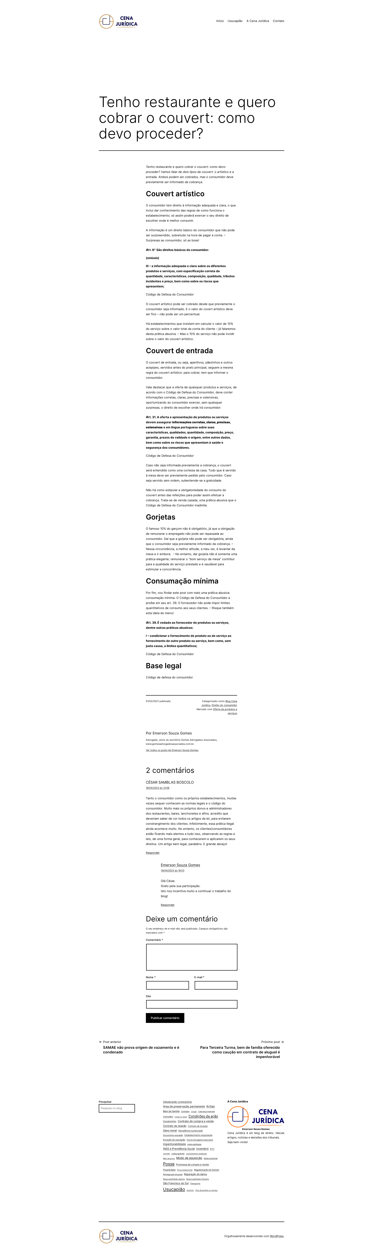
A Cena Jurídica (258, 21)
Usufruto (190, 1190)
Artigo (210, 1106)
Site (148, 996)
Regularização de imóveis (206, 1169)
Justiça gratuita (177, 1153)
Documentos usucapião (173, 1135)
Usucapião (235, 21)
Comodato (168, 1116)
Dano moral (170, 1130)
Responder (153, 852)
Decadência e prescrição (190, 1130)
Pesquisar (105, 1101)
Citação (194, 1112)
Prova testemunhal (185, 1170)
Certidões (185, 1111)
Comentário (154, 939)
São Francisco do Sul (176, 1183)
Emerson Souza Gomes (180, 865)
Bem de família (171, 1111)
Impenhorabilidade (174, 1144)
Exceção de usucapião (174, 1139)
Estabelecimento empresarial (198, 1135)
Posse (169, 1163)
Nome (151, 977)
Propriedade (169, 1169)
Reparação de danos (195, 1174)
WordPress (277, 1236)
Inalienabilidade (194, 1144)
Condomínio (169, 1121)
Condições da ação (203, 1116)
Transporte (195, 1183)
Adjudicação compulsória (177, 1101)
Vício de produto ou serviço (206, 1190)
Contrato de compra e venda (196, 1121)
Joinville (166, 1154)
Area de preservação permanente (184, 1106)
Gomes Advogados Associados (200, 1140)
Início (220, 21)
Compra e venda (181, 1117)
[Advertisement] (191, 67)
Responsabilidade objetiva (174, 1179)
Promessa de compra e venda (192, 1164)
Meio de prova (169, 1158)
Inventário (202, 1148)
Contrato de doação (174, 1125)
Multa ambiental (211, 1158)
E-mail (199, 977)
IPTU (212, 1149)
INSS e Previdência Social (179, 1148)
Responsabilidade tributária (197, 1179)
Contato (278, 21)
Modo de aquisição (189, 1158)
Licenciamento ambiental (196, 1154)
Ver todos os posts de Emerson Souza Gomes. (172, 750)
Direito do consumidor (224, 705)
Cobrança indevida (206, 1111)
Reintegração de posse (173, 1174)
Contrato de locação (198, 1126)
